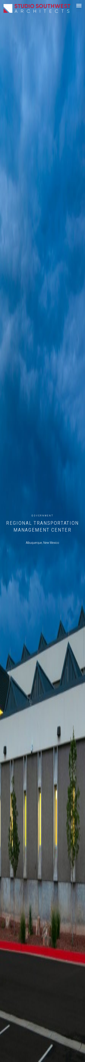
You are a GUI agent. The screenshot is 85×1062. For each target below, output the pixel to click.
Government (42, 515)
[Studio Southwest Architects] (37, 8)
